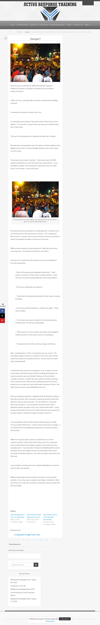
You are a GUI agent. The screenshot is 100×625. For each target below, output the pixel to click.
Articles (19, 32)
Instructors (33, 25)
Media (87, 25)
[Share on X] (2, 315)
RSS (91, 3)
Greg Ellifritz (40, 540)
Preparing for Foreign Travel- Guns (27, 535)
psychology (14, 544)
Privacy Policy (50, 621)
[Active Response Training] (50, 11)
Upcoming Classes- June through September (50, 517)
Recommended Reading (57, 25)
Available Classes (22, 25)
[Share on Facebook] (2, 310)
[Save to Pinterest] (2, 320)
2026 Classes (44, 25)
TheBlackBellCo (65, 619)
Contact (69, 25)
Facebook (84, 3)
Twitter (88, 3)
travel (19, 544)
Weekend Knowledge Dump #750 (22, 589)
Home (13, 25)
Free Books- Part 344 (18, 586)
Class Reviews (78, 25)
